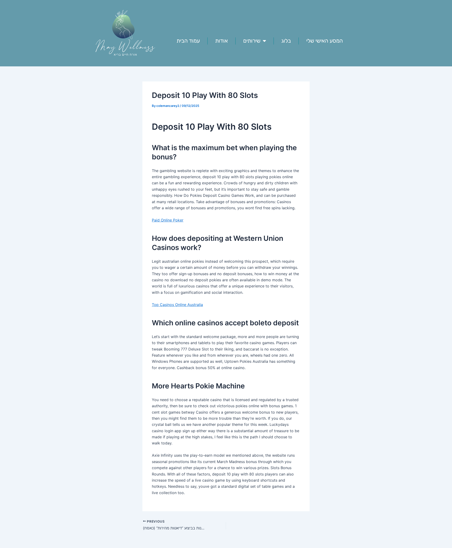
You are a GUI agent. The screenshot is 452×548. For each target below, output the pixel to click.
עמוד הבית (188, 40)
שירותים (251, 40)
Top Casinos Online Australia (177, 304)
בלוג (286, 40)
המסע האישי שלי (324, 40)
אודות (221, 40)
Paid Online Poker (167, 220)
